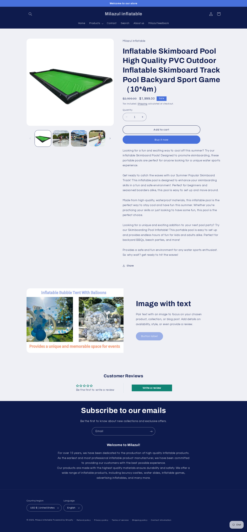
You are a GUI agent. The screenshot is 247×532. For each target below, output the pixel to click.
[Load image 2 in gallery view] (61, 138)
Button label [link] (149, 336)
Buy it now (162, 139)
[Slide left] (30, 138)
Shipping (142, 104)
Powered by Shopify (63, 520)
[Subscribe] (151, 431)
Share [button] (130, 265)
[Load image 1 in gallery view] (43, 138)
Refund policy (84, 520)
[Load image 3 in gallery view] (79, 138)
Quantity (127, 110)
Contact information (161, 520)
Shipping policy (139, 520)
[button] (30, 14)
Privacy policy (101, 520)
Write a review (152, 388)
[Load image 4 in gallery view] (97, 138)
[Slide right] (110, 138)
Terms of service (120, 520)
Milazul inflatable (43, 520)
